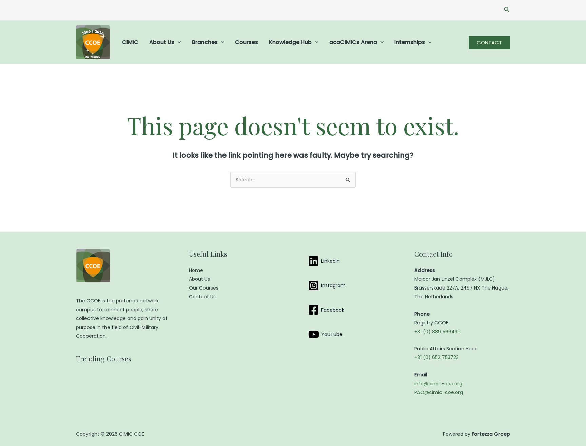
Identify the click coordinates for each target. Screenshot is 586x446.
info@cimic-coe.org (438, 383)
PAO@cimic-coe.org (438, 392)
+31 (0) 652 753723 (436, 357)
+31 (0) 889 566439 (437, 331)
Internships (409, 42)
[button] (507, 10)
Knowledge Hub (290, 42)
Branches (205, 42)
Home (196, 270)
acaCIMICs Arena (353, 42)
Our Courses (203, 287)
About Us (161, 42)
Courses (246, 42)
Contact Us (202, 296)
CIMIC (130, 42)
